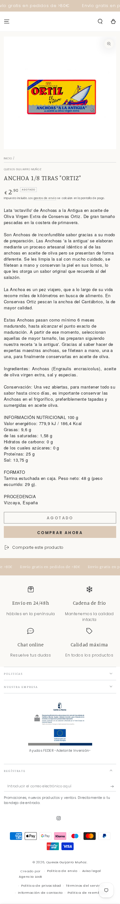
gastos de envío (45, 198)
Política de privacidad (41, 885)
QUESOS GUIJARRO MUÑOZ (23, 169)
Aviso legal (91, 871)
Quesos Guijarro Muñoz (66, 862)
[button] (100, 21)
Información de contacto (40, 893)
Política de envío (62, 871)
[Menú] (6, 21)
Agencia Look (30, 877)
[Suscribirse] (113, 786)
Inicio (8, 158)
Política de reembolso (87, 893)
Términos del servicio (85, 885)
